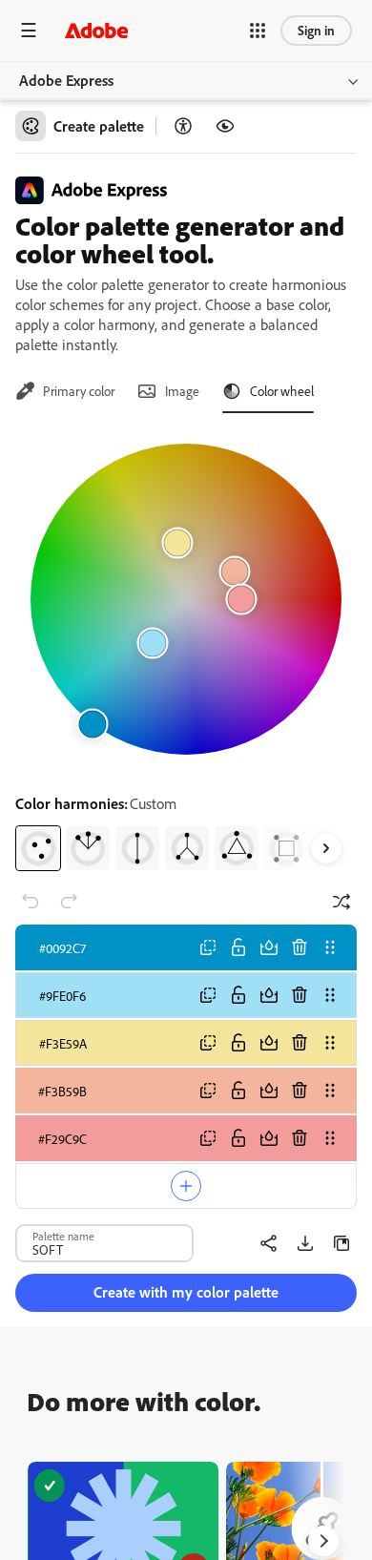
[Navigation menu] (28, 30)
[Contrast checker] (183, 126)
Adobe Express (66, 80)
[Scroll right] (326, 848)
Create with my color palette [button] (186, 1291)
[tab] (64, 391)
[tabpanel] (186, 649)
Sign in (316, 30)
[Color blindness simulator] (225, 126)
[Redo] (68, 901)
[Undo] (30, 901)
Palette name (63, 1235)
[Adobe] (96, 30)
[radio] (38, 848)
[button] (257, 30)
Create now (123, 1528)
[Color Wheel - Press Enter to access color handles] (186, 599)
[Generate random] (341, 901)
